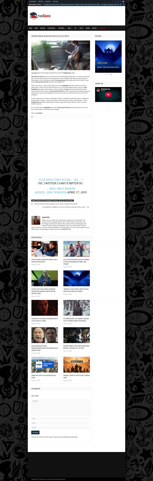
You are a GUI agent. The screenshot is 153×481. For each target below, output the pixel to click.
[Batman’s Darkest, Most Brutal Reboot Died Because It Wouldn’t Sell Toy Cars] (76, 335)
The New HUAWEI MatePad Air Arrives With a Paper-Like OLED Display (44, 260)
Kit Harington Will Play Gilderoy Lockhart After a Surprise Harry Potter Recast (76, 320)
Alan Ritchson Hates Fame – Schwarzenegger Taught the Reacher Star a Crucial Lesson (44, 348)
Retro (88, 28)
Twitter (40, 1)
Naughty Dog (39, 200)
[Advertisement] (91, 16)
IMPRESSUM (66, 229)
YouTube (55, 1)
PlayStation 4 (55, 200)
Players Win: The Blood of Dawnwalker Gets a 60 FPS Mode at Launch (44, 320)
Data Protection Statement (59, 479)
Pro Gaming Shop (60, 80)
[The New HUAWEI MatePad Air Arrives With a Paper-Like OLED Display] (44, 249)
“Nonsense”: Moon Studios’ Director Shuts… (108, 67)
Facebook (33, 1)
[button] (105, 74)
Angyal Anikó (45, 217)
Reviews (42, 28)
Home (30, 28)
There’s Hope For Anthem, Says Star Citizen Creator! (55, 204)
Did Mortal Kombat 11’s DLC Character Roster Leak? (64, 207)
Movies (94, 28)
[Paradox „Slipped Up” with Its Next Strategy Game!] (76, 364)
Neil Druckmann (47, 200)
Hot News (98, 36)
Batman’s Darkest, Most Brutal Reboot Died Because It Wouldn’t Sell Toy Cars (76, 347)
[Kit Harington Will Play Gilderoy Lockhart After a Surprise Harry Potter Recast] (76, 308)
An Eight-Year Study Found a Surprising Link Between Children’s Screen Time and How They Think (43, 291)
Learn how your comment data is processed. (65, 437)
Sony (61, 200)
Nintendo (61, 28)
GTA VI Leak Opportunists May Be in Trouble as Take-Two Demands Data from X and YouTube (76, 261)
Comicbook (34, 73)
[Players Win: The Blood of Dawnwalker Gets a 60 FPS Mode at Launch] (44, 308)
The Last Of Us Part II (68, 200)
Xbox (69, 28)
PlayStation (51, 28)
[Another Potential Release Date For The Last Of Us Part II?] (60, 55)
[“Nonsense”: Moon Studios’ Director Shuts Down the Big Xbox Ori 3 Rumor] (76, 278)
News (36, 28)
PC (75, 28)
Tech (81, 28)
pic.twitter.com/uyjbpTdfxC (60, 183)
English (102, 28)
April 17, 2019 (77, 192)
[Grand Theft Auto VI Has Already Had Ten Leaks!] (44, 364)
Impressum (50, 479)
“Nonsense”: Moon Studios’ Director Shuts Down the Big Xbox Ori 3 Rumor (76, 290)
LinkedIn (47, 1)
